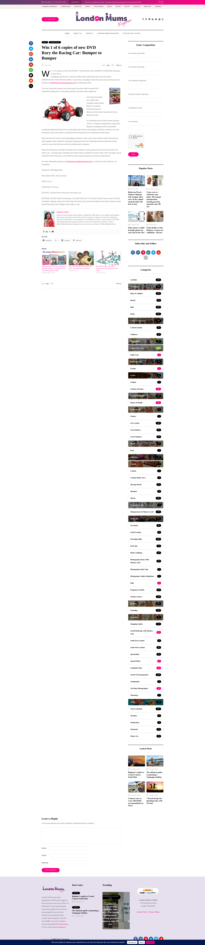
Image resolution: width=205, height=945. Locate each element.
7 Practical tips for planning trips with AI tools (154, 800)
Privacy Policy (154, 912)
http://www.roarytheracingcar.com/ (80, 161)
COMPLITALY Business (60, 939)
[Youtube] (53, 232)
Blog (45, 42)
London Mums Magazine (108, 33)
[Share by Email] (31, 86)
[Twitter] (50, 232)
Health (127, 6)
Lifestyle (136, 6)
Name (44, 848)
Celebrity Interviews (49, 6)
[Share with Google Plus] (31, 54)
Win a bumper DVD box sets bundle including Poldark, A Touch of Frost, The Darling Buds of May (54, 268)
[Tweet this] (31, 48)
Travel (87, 6)
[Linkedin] (47, 232)
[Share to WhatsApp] (31, 70)
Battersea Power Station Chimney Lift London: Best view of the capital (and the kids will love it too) (135, 198)
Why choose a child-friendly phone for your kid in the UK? (103, 2)
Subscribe (51, 19)
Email (44, 855)
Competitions (65, 6)
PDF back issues (61, 924)
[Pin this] (31, 64)
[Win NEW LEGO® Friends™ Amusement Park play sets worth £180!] (108, 258)
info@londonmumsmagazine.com (63, 83)
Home (67, 33)
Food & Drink (98, 6)
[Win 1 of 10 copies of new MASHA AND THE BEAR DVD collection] (81, 258)
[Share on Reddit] (31, 80)
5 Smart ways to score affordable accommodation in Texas (135, 802)
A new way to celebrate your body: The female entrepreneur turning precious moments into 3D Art (153, 199)
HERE (47, 921)
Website (45, 863)
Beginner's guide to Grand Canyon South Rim (136, 774)
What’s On (77, 6)
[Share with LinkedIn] (31, 59)
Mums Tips (147, 6)
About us (77, 33)
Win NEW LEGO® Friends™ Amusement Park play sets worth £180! (107, 268)
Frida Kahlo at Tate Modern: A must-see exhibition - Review (154, 230)
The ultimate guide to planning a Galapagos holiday (154, 774)
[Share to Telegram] (31, 75)
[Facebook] (44, 232)
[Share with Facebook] (31, 43)
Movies (118, 6)
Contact (89, 33)
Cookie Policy (142, 912)
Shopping (158, 6)
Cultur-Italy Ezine (131, 33)
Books (109, 6)
